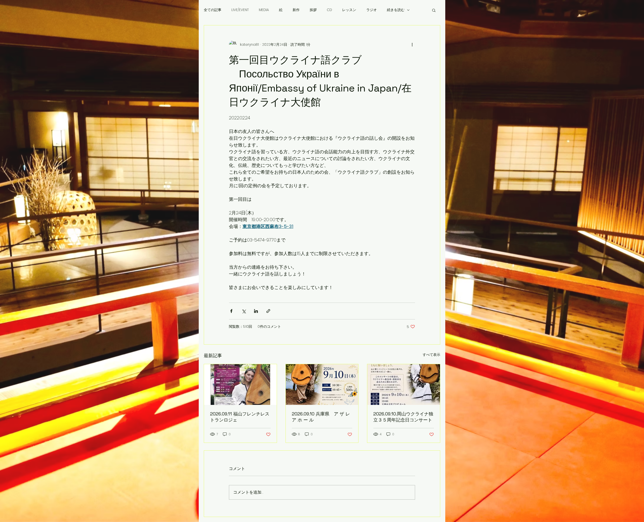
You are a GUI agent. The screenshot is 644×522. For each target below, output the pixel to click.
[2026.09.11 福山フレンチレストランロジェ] (240, 384)
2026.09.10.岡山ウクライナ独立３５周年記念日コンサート (403, 417)
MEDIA (264, 10)
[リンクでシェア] (268, 311)
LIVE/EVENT (240, 10)
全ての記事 (212, 10)
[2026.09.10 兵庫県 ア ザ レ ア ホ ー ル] (322, 384)
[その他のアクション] (412, 44)
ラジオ (371, 10)
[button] (433, 10)
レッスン (349, 10)
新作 (296, 10)
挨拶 (313, 10)
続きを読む (396, 10)
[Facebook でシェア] (231, 311)
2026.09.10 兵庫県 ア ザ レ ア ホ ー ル (321, 417)
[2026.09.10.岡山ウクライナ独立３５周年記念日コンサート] (403, 384)
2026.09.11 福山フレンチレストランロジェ (239, 417)
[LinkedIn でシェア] (256, 311)
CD (329, 10)
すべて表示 (431, 354)
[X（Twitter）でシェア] (243, 311)
